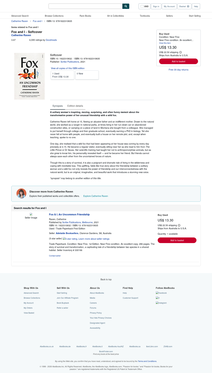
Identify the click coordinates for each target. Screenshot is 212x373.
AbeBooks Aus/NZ (116, 346)
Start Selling (195, 15)
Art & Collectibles (115, 15)
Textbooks (145, 15)
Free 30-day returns (178, 69)
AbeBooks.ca (134, 346)
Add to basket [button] (178, 61)
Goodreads (51, 39)
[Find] (125, 6)
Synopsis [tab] (57, 106)
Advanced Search (20, 15)
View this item (165, 43)
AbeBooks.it (97, 346)
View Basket (29, 312)
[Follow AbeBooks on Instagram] (161, 303)
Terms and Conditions (147, 361)
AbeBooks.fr (81, 346)
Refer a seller (62, 307)
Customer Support (130, 297)
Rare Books (85, 15)
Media (92, 297)
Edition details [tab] (75, 106)
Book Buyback (63, 302)
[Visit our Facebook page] (161, 293)
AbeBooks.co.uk (47, 346)
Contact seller (55, 255)
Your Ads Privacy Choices (101, 317)
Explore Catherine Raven (95, 195)
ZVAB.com (168, 346)
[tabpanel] (102, 145)
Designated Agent (97, 322)
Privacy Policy (96, 312)
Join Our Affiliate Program (67, 297)
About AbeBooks (97, 292)
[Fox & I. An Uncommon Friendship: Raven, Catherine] (31, 214)
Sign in (156, 6)
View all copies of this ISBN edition (68, 68)
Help (196, 6)
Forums (93, 307)
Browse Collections (54, 15)
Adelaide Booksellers (67, 233)
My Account (169, 6)
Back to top (106, 279)
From (60, 75)
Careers (93, 302)
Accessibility (95, 327)
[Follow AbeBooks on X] (158, 298)
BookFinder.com (106, 352)
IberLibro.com (152, 346)
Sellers (169, 15)
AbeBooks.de (65, 346)
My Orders (28, 307)
